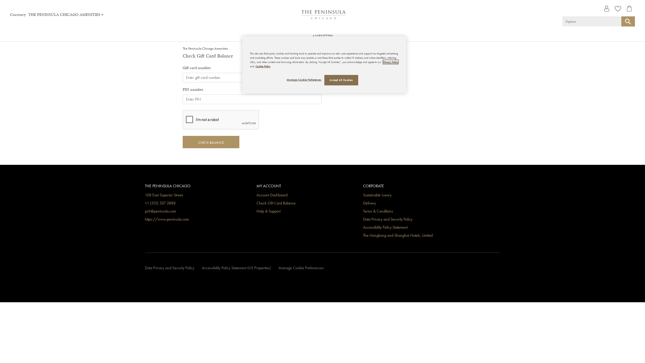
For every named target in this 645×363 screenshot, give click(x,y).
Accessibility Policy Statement (385, 227)
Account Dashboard (271, 195)
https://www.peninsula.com (167, 219)
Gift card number (197, 68)
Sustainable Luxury (377, 195)
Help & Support (268, 211)
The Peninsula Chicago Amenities (205, 48)
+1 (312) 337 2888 (160, 203)
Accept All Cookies (341, 80)
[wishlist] (618, 8)
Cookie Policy (262, 66)
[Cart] (629, 8)
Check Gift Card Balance (276, 203)
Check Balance (211, 142)
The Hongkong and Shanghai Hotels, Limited (398, 235)
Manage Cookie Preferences (301, 268)
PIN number (193, 89)
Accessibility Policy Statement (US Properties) (236, 268)
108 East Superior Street (164, 195)
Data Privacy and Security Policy (387, 219)
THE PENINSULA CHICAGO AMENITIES (64, 14)
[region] (324, 64)
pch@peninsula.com (160, 211)
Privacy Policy (390, 62)
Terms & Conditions (378, 211)
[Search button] (628, 21)
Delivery (369, 203)
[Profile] (606, 8)
